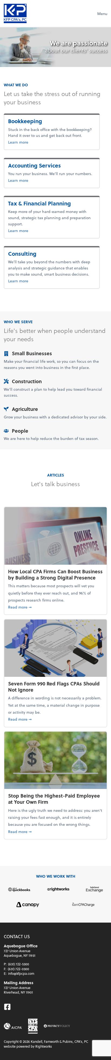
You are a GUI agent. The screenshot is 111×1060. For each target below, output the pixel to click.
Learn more (36, 142)
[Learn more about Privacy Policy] (57, 1026)
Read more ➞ (55, 607)
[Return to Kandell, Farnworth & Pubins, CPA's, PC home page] (15, 13)
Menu (102, 13)
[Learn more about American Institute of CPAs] (13, 1026)
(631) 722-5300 (18, 964)
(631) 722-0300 (18, 968)
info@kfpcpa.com (21, 973)
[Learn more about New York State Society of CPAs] (33, 1026)
